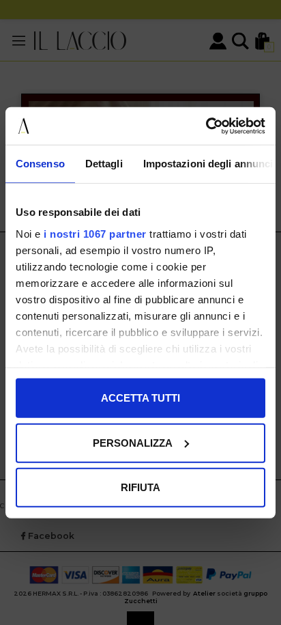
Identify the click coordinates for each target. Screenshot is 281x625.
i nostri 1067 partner (95, 233)
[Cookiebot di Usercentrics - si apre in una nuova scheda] (205, 126)
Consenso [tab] (40, 163)
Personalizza (133, 442)
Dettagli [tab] (104, 163)
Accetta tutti (140, 398)
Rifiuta (140, 487)
